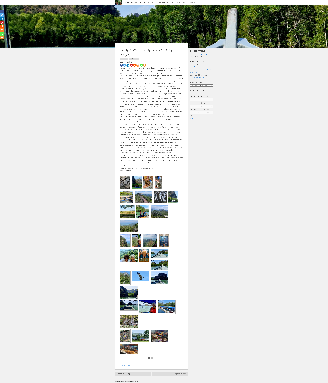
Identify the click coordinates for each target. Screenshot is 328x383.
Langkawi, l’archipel (180, 374)
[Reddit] (134, 65)
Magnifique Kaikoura (197, 77)
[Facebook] (121, 65)
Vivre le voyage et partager (138, 3)
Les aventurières (159, 2)
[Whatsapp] (141, 65)
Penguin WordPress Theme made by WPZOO (127, 381)
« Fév (192, 118)
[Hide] (0, 41)
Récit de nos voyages (188, 2)
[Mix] (137, 65)
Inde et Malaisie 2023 (126, 365)
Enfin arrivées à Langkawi (125, 374)
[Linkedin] (127, 65)
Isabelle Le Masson (134, 59)
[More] (144, 65)
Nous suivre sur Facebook (174, 2)
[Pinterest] (131, 65)
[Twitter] (124, 65)
